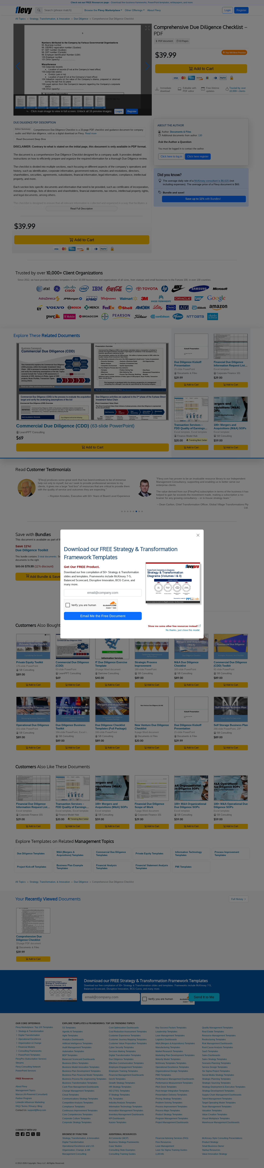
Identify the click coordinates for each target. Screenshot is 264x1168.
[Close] (198, 535)
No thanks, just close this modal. (183, 630)
